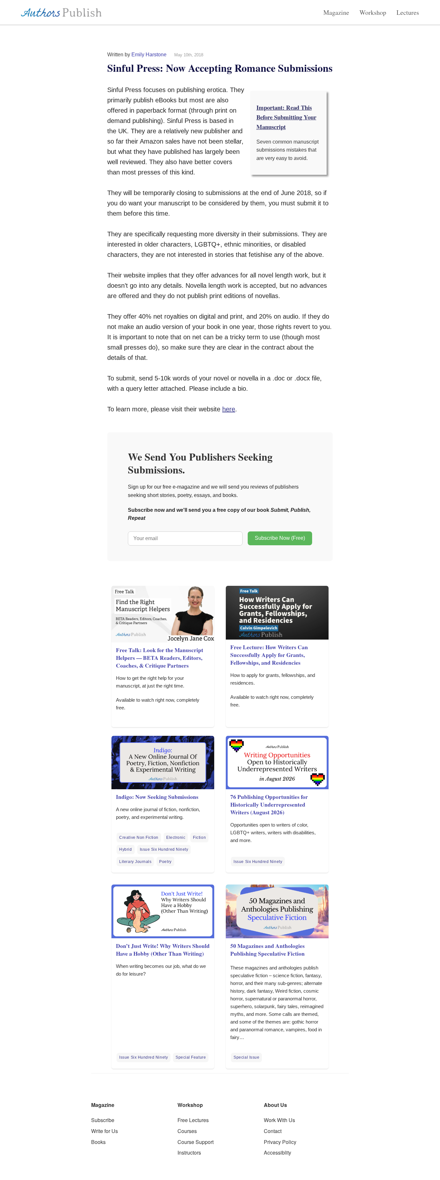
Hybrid (125, 849)
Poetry (165, 861)
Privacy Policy (280, 1142)
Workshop (372, 12)
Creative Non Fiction (138, 837)
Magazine (336, 12)
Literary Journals (135, 861)
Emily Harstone (149, 54)
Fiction (199, 837)
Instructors (189, 1152)
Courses (187, 1131)
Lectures (408, 12)
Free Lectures (193, 1120)
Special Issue (246, 1057)
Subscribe (102, 1120)
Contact (273, 1131)
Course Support (195, 1142)
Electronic (175, 837)
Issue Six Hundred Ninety (164, 849)
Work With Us (279, 1120)
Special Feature (191, 1057)
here (228, 409)
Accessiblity (277, 1152)
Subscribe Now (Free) (280, 538)
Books (98, 1142)
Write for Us (104, 1131)
